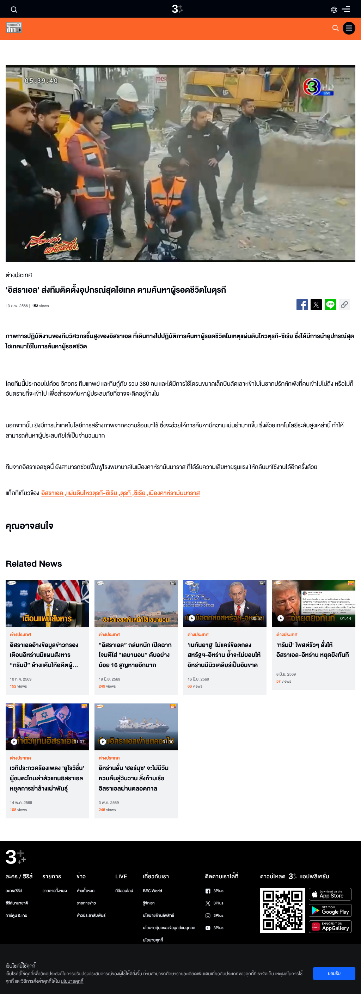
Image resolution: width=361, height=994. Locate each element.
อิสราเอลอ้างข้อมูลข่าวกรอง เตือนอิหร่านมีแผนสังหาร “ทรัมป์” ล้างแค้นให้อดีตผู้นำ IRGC (44, 655)
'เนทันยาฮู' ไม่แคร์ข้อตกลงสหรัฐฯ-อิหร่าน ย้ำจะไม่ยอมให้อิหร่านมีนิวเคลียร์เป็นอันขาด (224, 655)
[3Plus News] (20, 29)
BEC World (152, 891)
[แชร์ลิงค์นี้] (344, 304)
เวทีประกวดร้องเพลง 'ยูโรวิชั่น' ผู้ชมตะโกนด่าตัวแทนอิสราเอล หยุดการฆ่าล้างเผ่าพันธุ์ (47, 778)
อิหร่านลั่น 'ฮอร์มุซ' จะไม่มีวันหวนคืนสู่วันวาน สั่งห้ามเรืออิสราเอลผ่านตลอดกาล (134, 778)
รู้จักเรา (148, 903)
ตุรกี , (127, 493)
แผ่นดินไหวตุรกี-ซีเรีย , (93, 493)
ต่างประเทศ (20, 635)
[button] (76, 163)
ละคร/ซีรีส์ (14, 891)
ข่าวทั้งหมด (86, 891)
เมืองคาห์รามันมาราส (174, 493)
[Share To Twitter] (316, 304)
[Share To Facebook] (302, 304)
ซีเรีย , (141, 493)
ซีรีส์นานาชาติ (17, 903)
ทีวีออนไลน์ (124, 891)
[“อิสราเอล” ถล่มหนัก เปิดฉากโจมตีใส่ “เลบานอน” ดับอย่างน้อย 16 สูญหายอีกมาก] (136, 603)
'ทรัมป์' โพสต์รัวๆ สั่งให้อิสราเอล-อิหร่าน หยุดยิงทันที (312, 650)
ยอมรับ (334, 973)
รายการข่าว (86, 903)
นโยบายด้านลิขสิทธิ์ (158, 915)
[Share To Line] (330, 304)
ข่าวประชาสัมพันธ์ (91, 915)
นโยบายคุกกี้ (153, 940)
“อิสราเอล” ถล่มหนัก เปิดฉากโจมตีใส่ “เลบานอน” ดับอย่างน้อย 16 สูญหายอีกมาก (135, 655)
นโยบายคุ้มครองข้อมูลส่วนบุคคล (169, 928)
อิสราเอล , (53, 493)
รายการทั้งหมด (55, 891)
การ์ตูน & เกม (16, 915)
